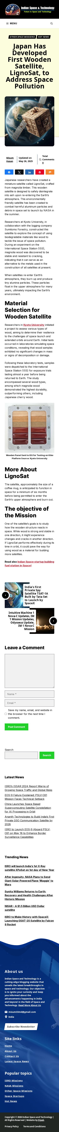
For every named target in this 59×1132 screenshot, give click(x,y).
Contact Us (12, 1056)
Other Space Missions (22, 37)
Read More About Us (29, 1005)
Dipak (41, 1120)
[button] (51, 23)
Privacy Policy (12, 1126)
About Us (10, 1051)
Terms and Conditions (34, 1126)
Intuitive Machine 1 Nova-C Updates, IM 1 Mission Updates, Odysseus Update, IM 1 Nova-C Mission (21, 621)
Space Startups (14, 1096)
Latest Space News (17, 1061)
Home (8, 1045)
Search (9, 749)
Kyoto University (33, 324)
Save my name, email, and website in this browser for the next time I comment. (30, 714)
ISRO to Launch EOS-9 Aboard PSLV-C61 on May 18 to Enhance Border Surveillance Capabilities (27, 833)
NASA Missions (14, 1085)
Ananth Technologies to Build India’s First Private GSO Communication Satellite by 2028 (29, 820)
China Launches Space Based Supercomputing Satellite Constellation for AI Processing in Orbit (28, 807)
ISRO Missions (14, 1080)
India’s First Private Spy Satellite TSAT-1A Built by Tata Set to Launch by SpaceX (36, 595)
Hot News (43, 37)
